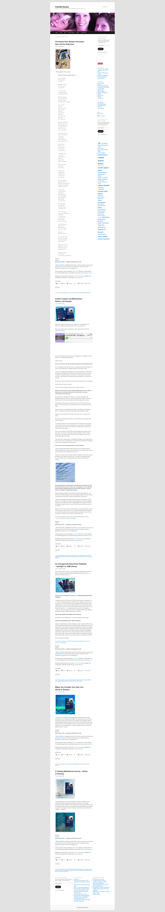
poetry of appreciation (65, 870)
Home (56, 32)
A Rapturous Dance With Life (80, 898)
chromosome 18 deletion (102, 175)
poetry (100, 208)
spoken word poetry (103, 223)
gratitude (99, 183)
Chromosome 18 (102, 172)
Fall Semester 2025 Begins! (103, 75)
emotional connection (102, 179)
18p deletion (105, 143)
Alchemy (99, 84)
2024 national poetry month (103, 146)
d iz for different (105, 177)
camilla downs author (83, 555)
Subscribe (100, 49)
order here (90, 272)
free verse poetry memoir (87, 869)
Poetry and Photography (63, 292)
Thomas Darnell (78, 276)
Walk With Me (100, 98)
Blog (65, 32)
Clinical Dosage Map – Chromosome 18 (101, 884)
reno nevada (100, 217)
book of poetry (75, 555)
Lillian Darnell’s (76, 271)
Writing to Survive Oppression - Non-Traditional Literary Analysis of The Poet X (82, 882)
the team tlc (101, 227)
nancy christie (65, 556)
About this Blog (101, 83)
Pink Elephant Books (102, 104)
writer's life (57, 557)
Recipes (99, 94)
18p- (99, 143)
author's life (70, 555)
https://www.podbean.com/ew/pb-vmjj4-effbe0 (66, 518)
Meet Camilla (83, 32)
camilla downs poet (101, 165)
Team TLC (100, 106)
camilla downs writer (103, 169)
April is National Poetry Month (103, 150)
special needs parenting (101, 220)
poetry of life (88, 292)
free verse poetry (101, 180)
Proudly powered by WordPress (82, 907)
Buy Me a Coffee (71, 32)
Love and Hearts (101, 88)
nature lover (100, 198)
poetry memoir (58, 870)
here (82, 277)
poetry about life (74, 292)
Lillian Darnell (100, 102)
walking (100, 236)
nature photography (102, 201)
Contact (77, 32)
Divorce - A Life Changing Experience (81, 887)
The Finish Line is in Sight (103, 68)
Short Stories (100, 95)
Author (61, 32)
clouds (99, 177)
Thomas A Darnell (101, 230)
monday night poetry (103, 192)
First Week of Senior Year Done (99, 880)
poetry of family (72, 870)
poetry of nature (82, 556)
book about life (71, 679)
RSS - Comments (102, 116)
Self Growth (106, 217)
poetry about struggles (81, 292)
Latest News (76, 879)
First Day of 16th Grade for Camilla (100, 882)
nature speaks (101, 204)
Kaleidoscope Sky (96, 894)
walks (105, 236)
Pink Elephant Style (102, 105)
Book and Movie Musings (103, 85)
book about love (77, 679)
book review (70, 764)
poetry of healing (71, 556)
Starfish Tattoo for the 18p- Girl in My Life (101, 887)
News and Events (62, 555)
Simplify (99, 96)
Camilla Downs (62, 6)
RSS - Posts (101, 113)
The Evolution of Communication (80, 894)
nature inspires (101, 197)
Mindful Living (101, 89)
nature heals (100, 195)
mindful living (100, 187)
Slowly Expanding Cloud (98, 886)
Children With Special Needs (103, 87)
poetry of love (89, 870)
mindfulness (101, 189)
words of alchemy (89, 556)
